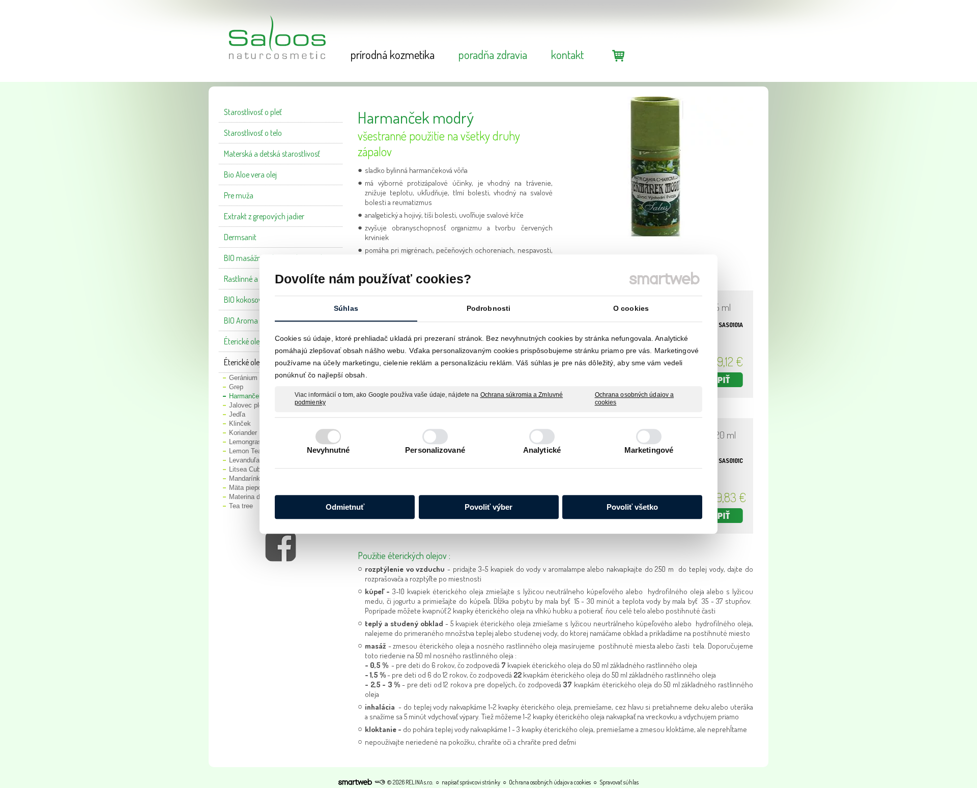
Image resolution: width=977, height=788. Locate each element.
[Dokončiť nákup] (618, 55)
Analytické (542, 450)
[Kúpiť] (717, 379)
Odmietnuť (345, 507)
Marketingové (648, 450)
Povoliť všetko (632, 507)
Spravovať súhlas (619, 782)
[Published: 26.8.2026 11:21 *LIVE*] (380, 782)
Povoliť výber (488, 507)
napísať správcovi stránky (471, 782)
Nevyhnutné (328, 450)
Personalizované (435, 450)
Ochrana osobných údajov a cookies (634, 398)
